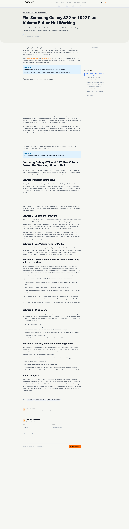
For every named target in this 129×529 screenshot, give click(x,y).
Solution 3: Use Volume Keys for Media (95, 82)
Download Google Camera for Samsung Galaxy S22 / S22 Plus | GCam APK (45, 69)
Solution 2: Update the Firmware (94, 79)
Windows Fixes (84, 5)
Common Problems (28, 12)
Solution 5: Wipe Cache (92, 88)
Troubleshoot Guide (40, 12)
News (51, 2)
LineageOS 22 (41, 5)
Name (24, 424)
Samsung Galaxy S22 (32, 58)
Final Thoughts (90, 95)
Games (62, 2)
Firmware (70, 5)
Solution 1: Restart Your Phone (93, 77)
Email (53, 424)
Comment (25, 430)
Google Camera (55, 5)
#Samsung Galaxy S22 (40, 399)
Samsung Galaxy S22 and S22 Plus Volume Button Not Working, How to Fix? (94, 74)
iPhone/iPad (68, 2)
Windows (84, 2)
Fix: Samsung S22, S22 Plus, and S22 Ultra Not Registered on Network (44, 155)
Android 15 (34, 5)
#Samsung (30, 399)
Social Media (77, 2)
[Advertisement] (51, 140)
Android (56, 2)
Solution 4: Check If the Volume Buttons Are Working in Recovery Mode (95, 85)
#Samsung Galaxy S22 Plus (54, 399)
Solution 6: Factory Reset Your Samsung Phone (95, 92)
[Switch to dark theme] (105, 2)
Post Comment (75, 446)
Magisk (47, 5)
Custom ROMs (63, 5)
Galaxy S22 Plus (46, 58)
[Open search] (101, 2)
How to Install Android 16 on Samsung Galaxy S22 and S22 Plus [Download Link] (47, 72)
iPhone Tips (76, 5)
